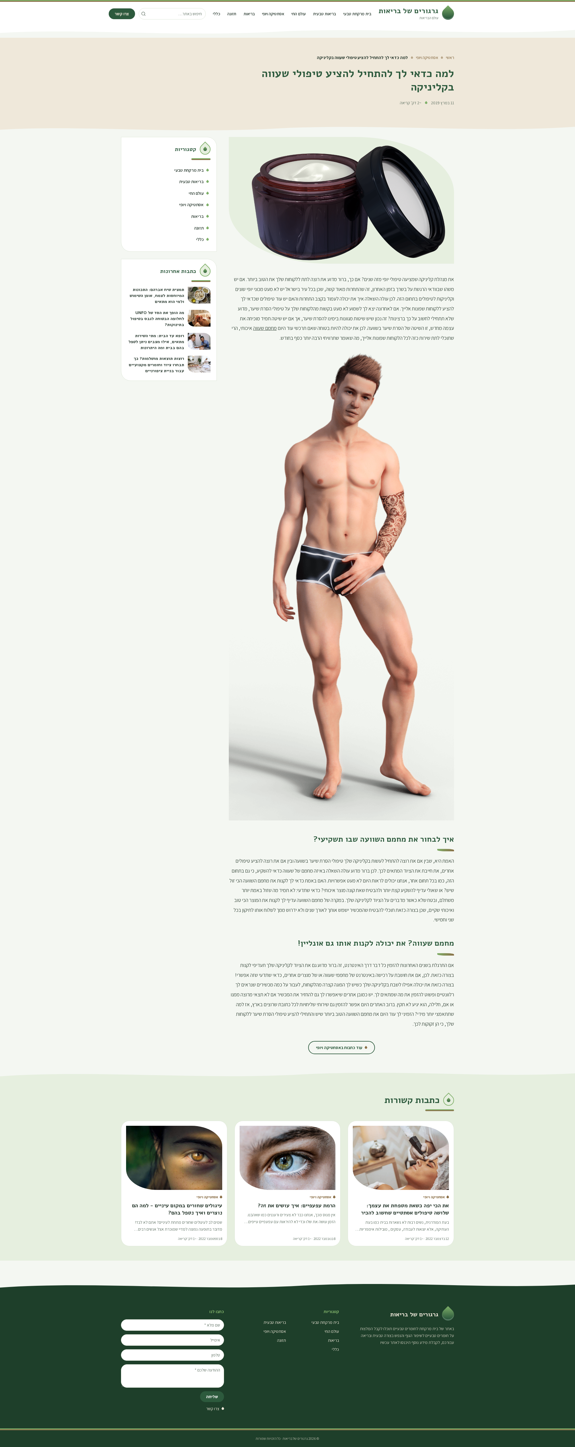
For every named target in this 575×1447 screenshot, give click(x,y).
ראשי (450, 57)
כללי (216, 13)
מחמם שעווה (265, 328)
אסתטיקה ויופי (273, 13)
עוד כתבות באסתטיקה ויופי (339, 1047)
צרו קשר (122, 13)
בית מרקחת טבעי (357, 13)
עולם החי (298, 13)
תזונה (231, 13)
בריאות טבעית (324, 13)
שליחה (212, 1396)
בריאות (249, 13)
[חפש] (143, 13)
